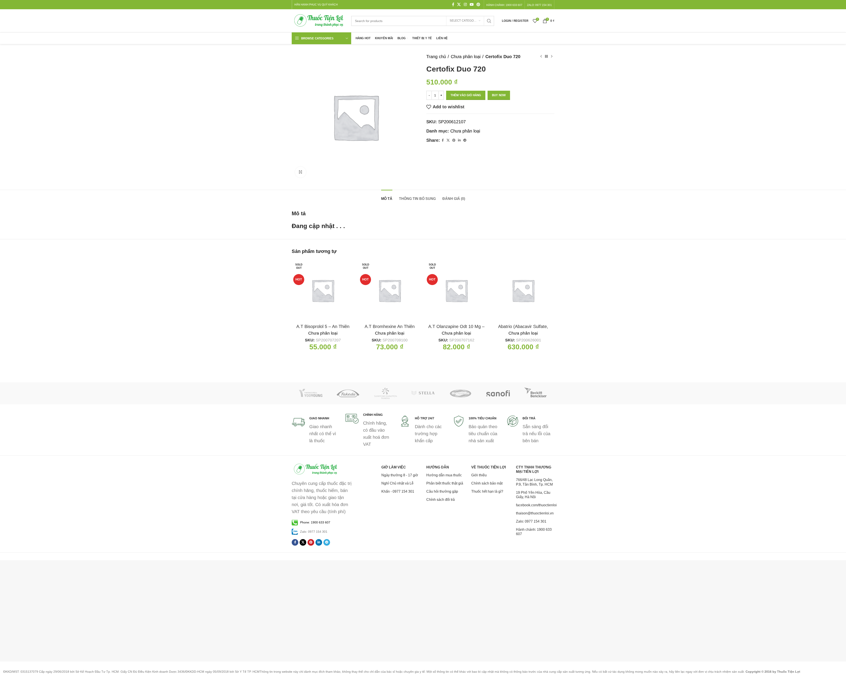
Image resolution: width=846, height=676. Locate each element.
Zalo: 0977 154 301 (531, 521)
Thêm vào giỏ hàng (466, 95)
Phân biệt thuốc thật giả (444, 483)
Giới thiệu (479, 475)
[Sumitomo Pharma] (385, 393)
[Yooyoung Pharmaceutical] (310, 393)
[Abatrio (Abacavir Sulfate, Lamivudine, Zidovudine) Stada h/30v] (523, 290)
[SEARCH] (489, 21)
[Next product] (551, 56)
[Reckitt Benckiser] (535, 393)
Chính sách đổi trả (440, 499)
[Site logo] (319, 20)
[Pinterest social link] (478, 4)
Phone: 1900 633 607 (315, 522)
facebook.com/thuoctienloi (535, 505)
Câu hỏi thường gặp (442, 491)
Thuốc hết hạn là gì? (487, 491)
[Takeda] (348, 393)
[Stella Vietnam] (423, 393)
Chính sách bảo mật (487, 483)
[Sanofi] (498, 393)
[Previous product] (541, 56)
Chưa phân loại (466, 56)
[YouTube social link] (471, 4)
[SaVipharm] (460, 393)
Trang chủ (436, 56)
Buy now (499, 95)
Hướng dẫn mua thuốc (444, 475)
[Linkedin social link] (459, 140)
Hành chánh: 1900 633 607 (504, 5)
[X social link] (459, 4)
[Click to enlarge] (300, 172)
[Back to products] (546, 56)
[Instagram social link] (465, 4)
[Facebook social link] (453, 4)
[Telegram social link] (465, 140)
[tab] (386, 196)
